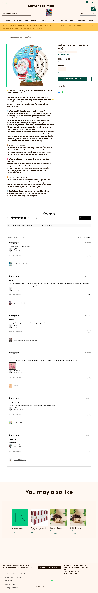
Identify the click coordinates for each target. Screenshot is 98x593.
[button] (93, 8)
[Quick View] (20, 517)
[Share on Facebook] (59, 92)
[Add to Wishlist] (90, 79)
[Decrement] (59, 69)
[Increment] (65, 69)
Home (8, 37)
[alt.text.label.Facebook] (3, 3)
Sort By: (76, 237)
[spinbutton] (62, 69)
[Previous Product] (9, 517)
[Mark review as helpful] (89, 255)
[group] (49, 523)
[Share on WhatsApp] (62, 92)
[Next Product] (89, 517)
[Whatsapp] (6, 3)
